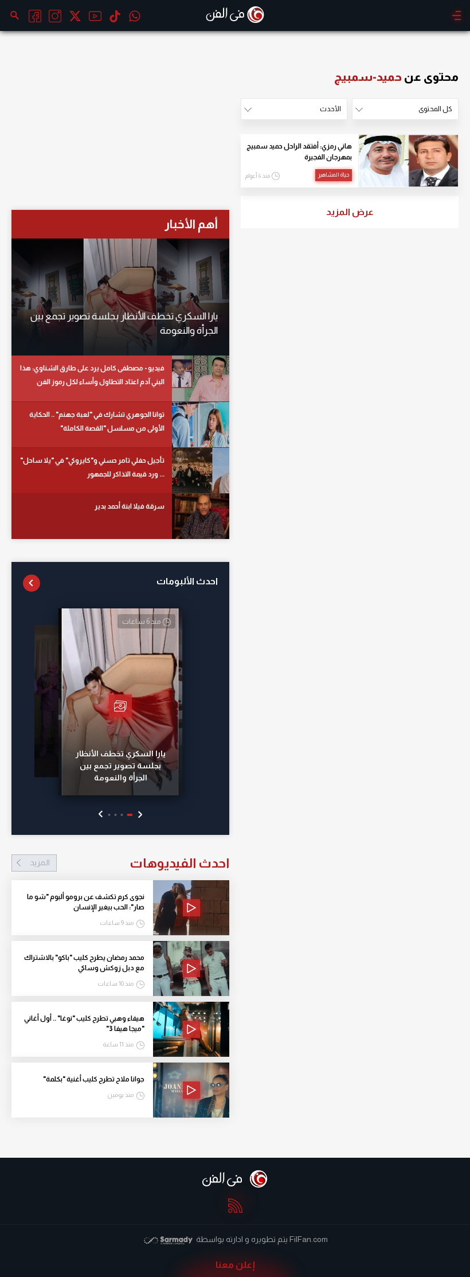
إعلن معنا (235, 1265)
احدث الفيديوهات (129, 863)
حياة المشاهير (333, 174)
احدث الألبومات (187, 581)
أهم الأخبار (191, 224)
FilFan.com (308, 1239)
